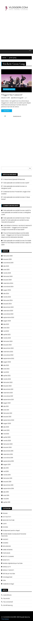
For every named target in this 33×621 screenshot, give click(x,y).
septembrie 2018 (8, 488)
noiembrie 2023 (8, 311)
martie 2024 (7, 297)
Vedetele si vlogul (8, 584)
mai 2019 (6, 471)
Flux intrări (6, 598)
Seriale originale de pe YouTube (13, 563)
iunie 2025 (6, 270)
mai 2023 (6, 331)
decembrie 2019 (8, 451)
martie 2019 (6, 475)
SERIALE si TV (7, 567)
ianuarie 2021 (7, 417)
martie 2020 (7, 440)
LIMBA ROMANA (7, 550)
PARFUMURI (6, 553)
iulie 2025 (6, 266)
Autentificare (7, 595)
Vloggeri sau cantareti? (11, 94)
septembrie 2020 (8, 420)
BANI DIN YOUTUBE (8, 520)
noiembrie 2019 (8, 454)
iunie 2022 (6, 369)
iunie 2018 (6, 495)
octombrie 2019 (8, 458)
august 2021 (6, 403)
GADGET (5, 539)
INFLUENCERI (7, 546)
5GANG (5, 513)
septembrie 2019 (8, 461)
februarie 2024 (8, 300)
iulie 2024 (6, 293)
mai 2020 (6, 434)
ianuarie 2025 (7, 280)
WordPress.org (7, 605)
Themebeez (5, 619)
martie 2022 (7, 379)
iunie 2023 (6, 328)
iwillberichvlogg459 (18, 98)
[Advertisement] (16, 28)
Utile (4, 580)
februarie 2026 (7, 256)
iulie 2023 (6, 324)
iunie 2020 (6, 430)
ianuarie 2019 (7, 482)
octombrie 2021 (8, 396)
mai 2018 (6, 499)
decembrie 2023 (8, 307)
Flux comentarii (8, 602)
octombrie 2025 (8, 263)
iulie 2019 (6, 468)
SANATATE (6, 560)
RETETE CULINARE (8, 556)
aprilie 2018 (6, 502)
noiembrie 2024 (8, 283)
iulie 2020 (6, 427)
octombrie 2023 (8, 314)
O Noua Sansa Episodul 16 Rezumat (14, 179)
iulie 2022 (6, 365)
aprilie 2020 (6, 437)
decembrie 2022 (8, 348)
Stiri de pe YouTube (9, 89)
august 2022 (7, 362)
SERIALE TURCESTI (8, 570)
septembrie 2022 (8, 358)
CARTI (5, 524)
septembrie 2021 (8, 399)
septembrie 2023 (8, 317)
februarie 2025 (7, 276)
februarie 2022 (7, 382)
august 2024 (7, 290)
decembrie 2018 (8, 485)
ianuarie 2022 (7, 386)
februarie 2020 (7, 444)
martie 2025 (7, 273)
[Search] (30, 168)
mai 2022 (6, 372)
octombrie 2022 (8, 355)
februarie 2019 (7, 478)
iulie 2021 (6, 406)
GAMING (5, 543)
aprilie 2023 (6, 334)
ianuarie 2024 (7, 304)
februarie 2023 (7, 341)
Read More (7, 110)
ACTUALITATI (7, 517)
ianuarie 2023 (7, 345)
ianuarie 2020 (7, 447)
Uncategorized (7, 577)
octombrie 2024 (8, 287)
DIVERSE (5, 527)
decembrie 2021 (8, 389)
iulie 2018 (6, 492)
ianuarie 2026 (7, 259)
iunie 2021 (6, 410)
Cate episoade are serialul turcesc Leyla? (16, 183)
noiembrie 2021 (8, 393)
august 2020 (7, 423)
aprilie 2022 (6, 376)
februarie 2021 (7, 413)
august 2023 (7, 321)
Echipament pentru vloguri (11, 530)
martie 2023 (7, 338)
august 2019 (6, 464)
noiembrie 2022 (8, 352)
